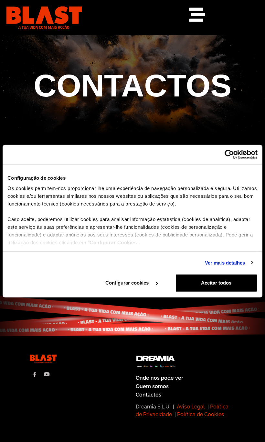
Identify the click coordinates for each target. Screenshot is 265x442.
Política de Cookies (200, 414)
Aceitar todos (216, 283)
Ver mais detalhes (225, 262)
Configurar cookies (127, 283)
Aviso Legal (191, 407)
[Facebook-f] (35, 374)
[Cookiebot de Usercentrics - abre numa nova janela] (229, 154)
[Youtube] (47, 374)
